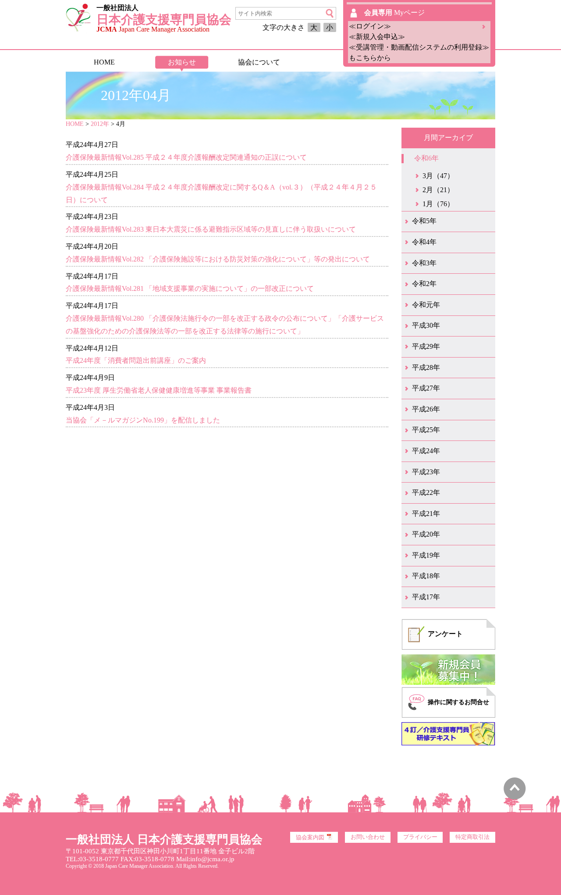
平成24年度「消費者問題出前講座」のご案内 (136, 360)
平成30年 (426, 325)
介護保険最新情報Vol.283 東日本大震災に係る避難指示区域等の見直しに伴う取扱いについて (211, 229)
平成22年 (426, 492)
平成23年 (426, 472)
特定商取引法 (472, 837)
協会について (259, 62)
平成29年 (426, 346)
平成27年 (426, 388)
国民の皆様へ (336, 62)
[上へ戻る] (515, 797)
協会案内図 (310, 837)
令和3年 (424, 263)
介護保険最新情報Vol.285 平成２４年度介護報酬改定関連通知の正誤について (186, 157)
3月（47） (438, 175)
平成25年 (426, 429)
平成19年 (426, 555)
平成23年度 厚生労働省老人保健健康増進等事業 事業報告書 (159, 390)
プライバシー (420, 837)
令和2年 (424, 283)
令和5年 (424, 221)
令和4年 (424, 242)
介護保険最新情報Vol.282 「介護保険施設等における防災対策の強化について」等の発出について (218, 259)
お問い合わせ (368, 837)
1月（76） (438, 204)
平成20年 (426, 534)
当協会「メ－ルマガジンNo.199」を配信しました (143, 420)
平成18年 (426, 576)
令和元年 (426, 304)
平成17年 (426, 597)
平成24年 (426, 451)
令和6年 (426, 158)
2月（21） (438, 189)
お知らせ (182, 62)
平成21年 (426, 513)
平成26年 (426, 409)
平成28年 (426, 367)
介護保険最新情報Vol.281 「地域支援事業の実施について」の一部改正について (190, 288)
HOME (104, 62)
